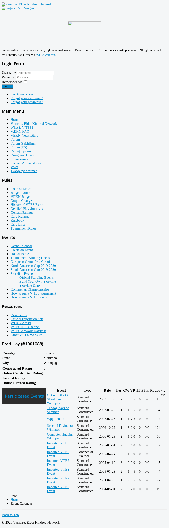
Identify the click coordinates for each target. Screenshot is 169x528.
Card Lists (18, 224)
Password (9, 77)
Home (15, 119)
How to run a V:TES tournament (33, 293)
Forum (15, 139)
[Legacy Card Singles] (18, 8)
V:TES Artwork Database (28, 331)
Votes (14, 167)
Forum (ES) (19, 147)
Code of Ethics (21, 189)
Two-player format (24, 171)
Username (9, 72)
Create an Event (22, 250)
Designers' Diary (22, 155)
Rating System (21, 151)
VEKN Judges (21, 197)
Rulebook (17, 220)
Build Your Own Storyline (37, 281)
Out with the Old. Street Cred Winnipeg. (59, 399)
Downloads (19, 315)
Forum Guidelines (23, 143)
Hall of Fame (20, 254)
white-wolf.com (46, 54)
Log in (7, 86)
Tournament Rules (23, 228)
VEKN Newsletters (24, 135)
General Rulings (22, 212)
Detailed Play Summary (27, 208)
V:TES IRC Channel (25, 327)
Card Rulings (20, 216)
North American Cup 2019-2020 (33, 266)
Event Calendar (21, 246)
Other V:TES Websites (26, 335)
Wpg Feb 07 (55, 419)
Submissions (19, 159)
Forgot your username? (27, 98)
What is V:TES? (22, 127)
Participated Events (24, 396)
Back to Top (10, 515)
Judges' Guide (20, 193)
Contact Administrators (26, 163)
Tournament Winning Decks (30, 258)
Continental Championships (30, 289)
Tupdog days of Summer (58, 410)
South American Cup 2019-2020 (33, 269)
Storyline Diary (30, 285)
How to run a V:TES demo (29, 297)
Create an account (23, 94)
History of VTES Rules (27, 204)
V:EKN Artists (21, 323)
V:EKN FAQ (20, 131)
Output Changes (22, 201)
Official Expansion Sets (27, 319)
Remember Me (12, 82)
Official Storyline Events (36, 277)
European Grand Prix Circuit (31, 262)
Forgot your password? (27, 102)
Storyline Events (22, 273)
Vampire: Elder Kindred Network (34, 123)
